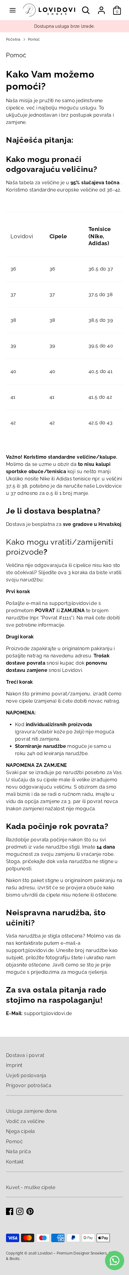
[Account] (101, 8)
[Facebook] (9, 1211)
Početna (13, 39)
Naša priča (18, 1151)
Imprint (14, 1065)
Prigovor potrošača (28, 1085)
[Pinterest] (30, 1211)
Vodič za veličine (25, 1121)
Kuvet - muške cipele (30, 1187)
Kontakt (15, 1162)
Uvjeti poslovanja (26, 1075)
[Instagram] (19, 1211)
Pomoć (34, 39)
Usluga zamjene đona (31, 1111)
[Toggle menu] (12, 10)
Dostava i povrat (25, 1055)
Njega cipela (20, 1131)
